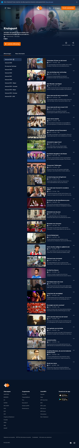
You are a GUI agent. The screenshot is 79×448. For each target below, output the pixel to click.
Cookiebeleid (35, 437)
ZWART (5, 428)
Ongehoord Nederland (9, 417)
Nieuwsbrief (25, 402)
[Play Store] (63, 399)
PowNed (6, 419)
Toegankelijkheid (26, 397)
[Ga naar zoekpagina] (49, 8)
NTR (5, 414)
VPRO (5, 422)
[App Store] (63, 395)
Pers (23, 400)
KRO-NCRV (6, 405)
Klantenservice (25, 408)
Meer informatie (49, 2)
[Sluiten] (77, 2)
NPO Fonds (43, 411)
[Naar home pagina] (39, 8)
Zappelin (42, 394)
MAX (5, 408)
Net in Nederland (44, 417)
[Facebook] (71, 443)
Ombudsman (43, 414)
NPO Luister (43, 405)
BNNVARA (6, 397)
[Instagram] (74, 443)
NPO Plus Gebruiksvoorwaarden (23, 437)
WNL (5, 425)
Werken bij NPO (25, 405)
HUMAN (5, 402)
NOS (5, 411)
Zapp (41, 397)
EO (4, 400)
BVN (41, 402)
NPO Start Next (44, 400)
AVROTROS (6, 394)
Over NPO (24, 394)
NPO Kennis (43, 408)
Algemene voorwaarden (9, 437)
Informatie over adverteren (45, 437)
